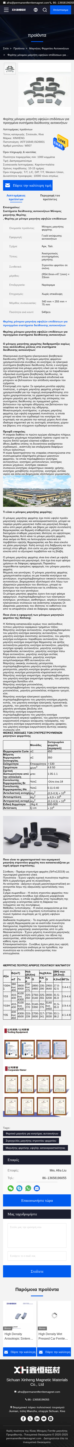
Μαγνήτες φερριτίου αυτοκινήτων (49, 48)
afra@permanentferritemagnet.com (28, 2)
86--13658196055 (38, 1399)
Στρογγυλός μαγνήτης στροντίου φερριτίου (31, 1140)
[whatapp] (28, 1188)
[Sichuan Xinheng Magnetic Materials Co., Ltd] (18, 9)
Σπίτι (6, 48)
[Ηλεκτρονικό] (36, 1188)
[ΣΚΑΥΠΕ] (19, 1188)
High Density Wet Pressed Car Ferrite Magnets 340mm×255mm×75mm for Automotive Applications (20, 1336)
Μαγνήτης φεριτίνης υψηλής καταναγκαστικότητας (35, 1147)
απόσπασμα (60, 9)
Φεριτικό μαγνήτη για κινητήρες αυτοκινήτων (32, 1133)
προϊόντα (18, 48)
